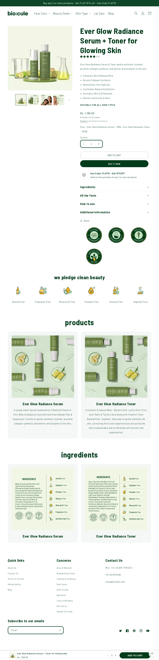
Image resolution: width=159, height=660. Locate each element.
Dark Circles (62, 589)
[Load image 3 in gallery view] (46, 99)
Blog (10, 589)
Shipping (84, 121)
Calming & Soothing (66, 579)
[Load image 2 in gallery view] (33, 99)
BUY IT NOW (114, 164)
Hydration (61, 595)
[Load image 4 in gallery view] (58, 99)
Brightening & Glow (66, 573)
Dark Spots (62, 584)
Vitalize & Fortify (65, 611)
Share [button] (86, 220)
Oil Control (62, 606)
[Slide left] (11, 99)
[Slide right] (69, 99)
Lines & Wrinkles (65, 600)
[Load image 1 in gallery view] (20, 99)
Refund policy (14, 584)
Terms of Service (16, 579)
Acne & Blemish (64, 568)
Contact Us (13, 573)
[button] (41, 13)
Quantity (83, 137)
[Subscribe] (59, 630)
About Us (12, 568)
